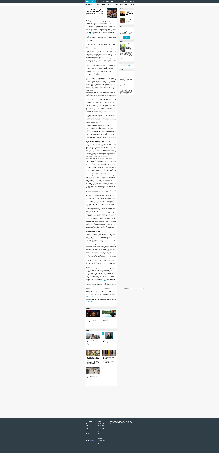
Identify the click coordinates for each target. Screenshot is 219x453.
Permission (121, 74)
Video (99, 431)
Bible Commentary (88, 4)
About (127, 1)
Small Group (109, 4)
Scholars (125, 4)
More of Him (90, 303)
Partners (87, 428)
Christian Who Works (101, 440)
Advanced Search (89, 437)
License (87, 430)
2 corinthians (122, 65)
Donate (130, 1)
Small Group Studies (101, 426)
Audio (99, 433)
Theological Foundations (90, 426)
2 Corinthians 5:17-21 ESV (101, 280)
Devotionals (102, 4)
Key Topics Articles (101, 425)
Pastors (121, 4)
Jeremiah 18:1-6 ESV (90, 33)
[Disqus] (101, 401)
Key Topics (96, 4)
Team (87, 425)
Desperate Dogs (90, 301)
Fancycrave (125, 73)
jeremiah (128, 65)
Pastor (99, 442)
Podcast (132, 4)
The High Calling (101, 428)
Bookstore (88, 431)
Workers (116, 4)
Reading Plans (100, 430)
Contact (87, 433)
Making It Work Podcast (102, 434)
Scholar (99, 443)
